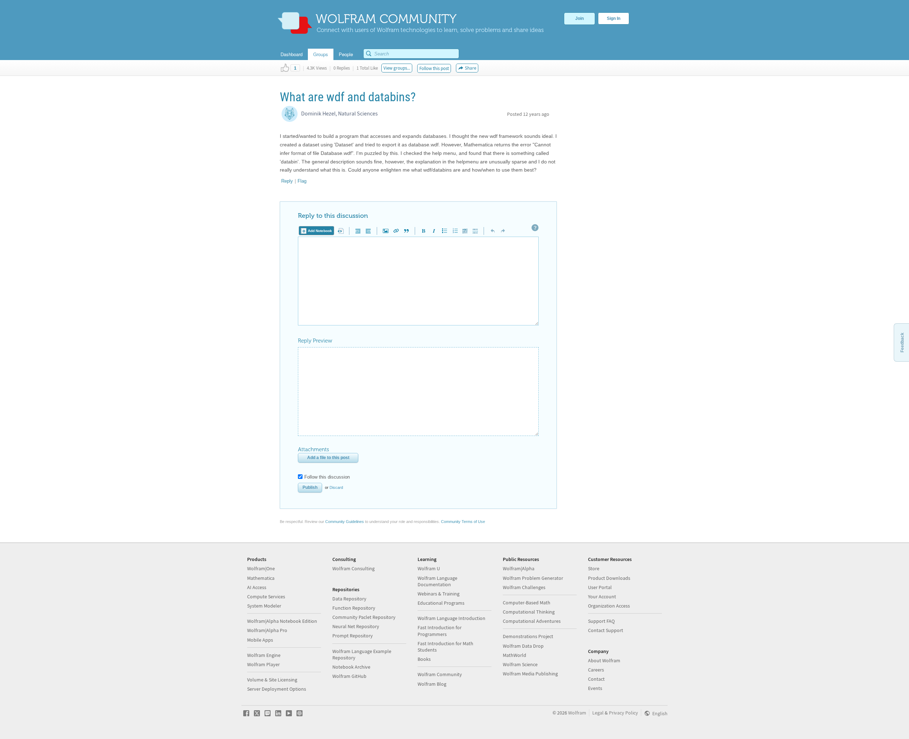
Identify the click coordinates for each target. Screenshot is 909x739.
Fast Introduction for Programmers (440, 630)
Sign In (613, 18)
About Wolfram (604, 660)
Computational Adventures (532, 621)
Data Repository (349, 598)
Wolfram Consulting (353, 568)
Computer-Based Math (526, 602)
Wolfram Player (263, 664)
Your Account (602, 596)
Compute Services (266, 596)
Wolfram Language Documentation (437, 581)
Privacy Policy (623, 713)
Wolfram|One (261, 568)
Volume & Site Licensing (272, 679)
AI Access (256, 587)
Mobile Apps (260, 640)
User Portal (600, 587)
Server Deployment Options (276, 689)
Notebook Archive (351, 667)
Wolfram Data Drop (523, 646)
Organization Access (609, 606)
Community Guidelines (344, 521)
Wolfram (577, 713)
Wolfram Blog (432, 684)
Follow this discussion (327, 477)
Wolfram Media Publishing (530, 673)
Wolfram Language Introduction (451, 618)
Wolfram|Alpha (518, 568)
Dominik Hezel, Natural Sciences (339, 113)
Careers (596, 670)
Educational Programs (441, 603)
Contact (596, 679)
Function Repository (353, 608)
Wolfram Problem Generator (533, 578)
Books (424, 659)
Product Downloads (609, 578)
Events (595, 688)
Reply (287, 181)
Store (593, 568)
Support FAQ (601, 621)
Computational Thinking (529, 612)
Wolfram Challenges (524, 587)
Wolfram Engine (264, 655)
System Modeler (264, 606)
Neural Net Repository (355, 626)
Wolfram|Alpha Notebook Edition (282, 621)
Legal (598, 713)
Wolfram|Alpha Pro (267, 630)
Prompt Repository (352, 635)
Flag (302, 181)
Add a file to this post (328, 457)
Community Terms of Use (463, 521)
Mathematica (260, 578)
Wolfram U (429, 568)
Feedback (902, 342)
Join (579, 18)
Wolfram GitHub (349, 676)
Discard (336, 487)
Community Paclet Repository (364, 617)
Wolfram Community (440, 674)
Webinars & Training (438, 593)
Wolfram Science (520, 664)
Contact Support (605, 630)
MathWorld (514, 655)
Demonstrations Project (528, 636)
